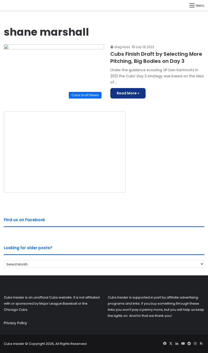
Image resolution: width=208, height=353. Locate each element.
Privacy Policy (15, 323)
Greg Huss (122, 47)
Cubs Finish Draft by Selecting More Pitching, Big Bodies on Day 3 (156, 57)
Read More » (128, 93)
